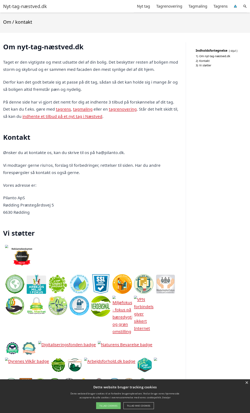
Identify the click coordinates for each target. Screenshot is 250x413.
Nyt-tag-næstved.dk (25, 6)
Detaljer (166, 397)
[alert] (125, 396)
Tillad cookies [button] (108, 405)
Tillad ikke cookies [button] (138, 405)
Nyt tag (143, 6)
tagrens (63, 109)
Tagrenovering (169, 6)
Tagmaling (197, 6)
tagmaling (83, 109)
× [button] (246, 382)
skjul (233, 50)
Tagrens (220, 6)
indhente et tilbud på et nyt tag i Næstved (62, 116)
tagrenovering (123, 109)
